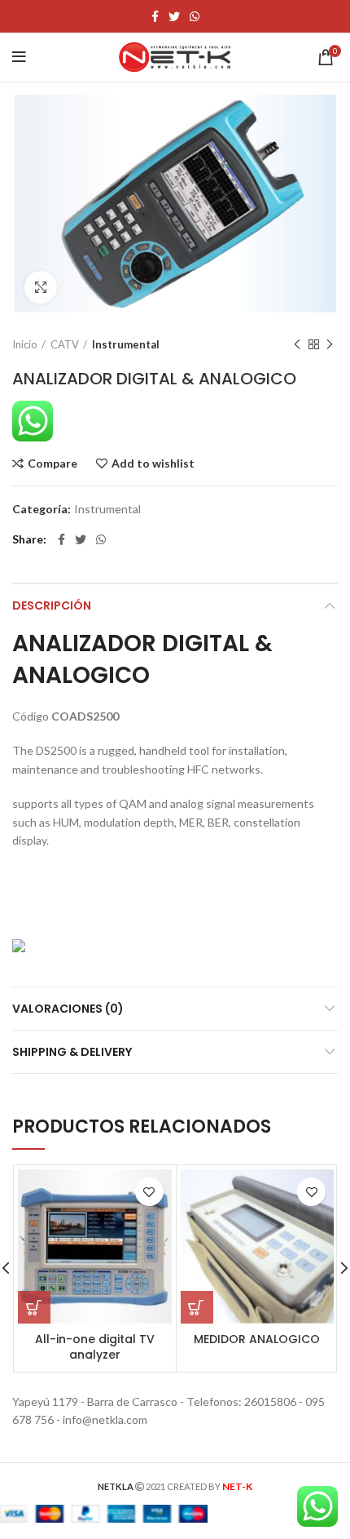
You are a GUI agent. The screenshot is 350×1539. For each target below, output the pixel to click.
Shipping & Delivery (72, 1052)
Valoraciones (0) (68, 1008)
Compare (52, 463)
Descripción (51, 605)
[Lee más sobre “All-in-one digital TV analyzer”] (34, 1307)
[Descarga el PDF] (18, 944)
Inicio (24, 344)
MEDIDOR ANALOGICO (257, 1339)
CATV (64, 344)
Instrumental (126, 344)
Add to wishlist (153, 463)
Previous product (297, 344)
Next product (330, 344)
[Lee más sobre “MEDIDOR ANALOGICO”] (197, 1307)
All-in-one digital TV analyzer (95, 1347)
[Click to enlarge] (40, 287)
